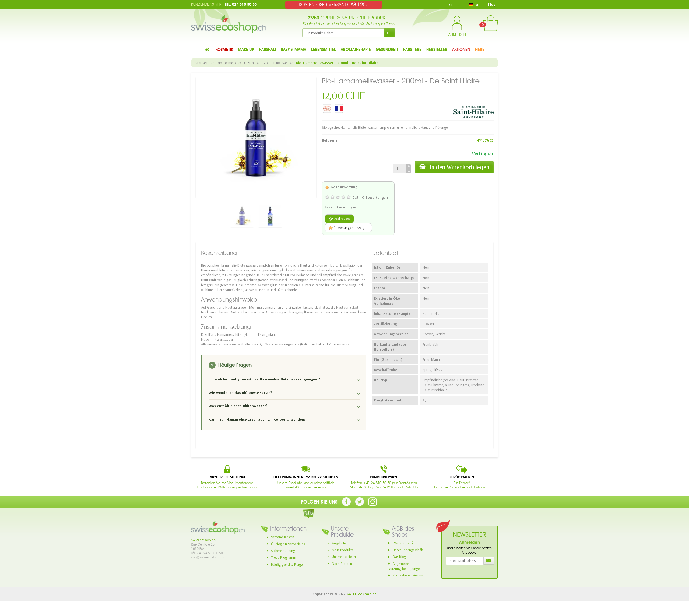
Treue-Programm (283, 557)
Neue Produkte (342, 549)
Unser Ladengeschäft (408, 549)
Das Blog (399, 556)
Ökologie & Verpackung (288, 543)
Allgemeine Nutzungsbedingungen (404, 566)
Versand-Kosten (282, 536)
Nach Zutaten (342, 563)
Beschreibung (219, 253)
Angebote (339, 543)
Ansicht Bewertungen (340, 207)
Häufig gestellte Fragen (287, 564)
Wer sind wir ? (403, 543)
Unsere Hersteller (344, 556)
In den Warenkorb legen (459, 167)
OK (389, 32)
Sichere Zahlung (283, 550)
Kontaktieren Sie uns (408, 575)
